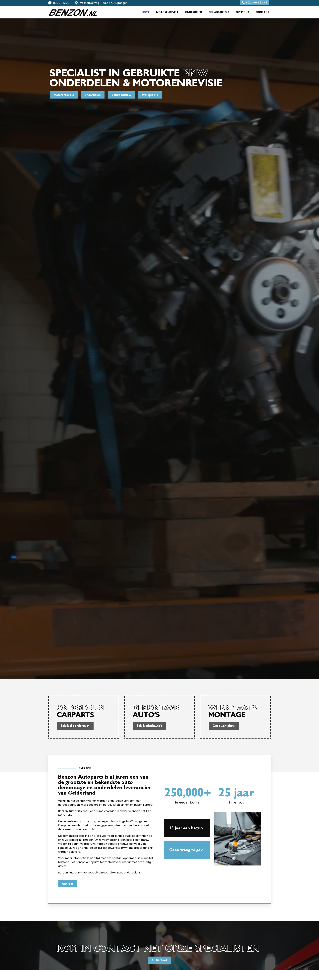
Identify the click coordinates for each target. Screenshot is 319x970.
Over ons (242, 12)
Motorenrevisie (167, 12)
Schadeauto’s (219, 12)
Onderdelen (193, 12)
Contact (262, 12)
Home (146, 12)
